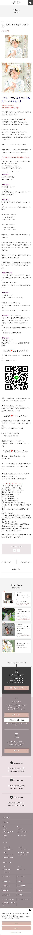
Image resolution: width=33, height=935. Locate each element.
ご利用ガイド (6, 886)
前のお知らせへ (7, 562)
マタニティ (20, 847)
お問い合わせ (16, 715)
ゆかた (5, 837)
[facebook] (14, 550)
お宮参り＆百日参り (8, 849)
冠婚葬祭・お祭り (22, 835)
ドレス (5, 826)
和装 (19, 826)
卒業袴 (19, 866)
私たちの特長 (6, 877)
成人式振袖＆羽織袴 (22, 832)
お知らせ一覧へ (16, 569)
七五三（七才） (7, 869)
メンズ (5, 829)
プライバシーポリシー (15, 932)
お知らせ (19, 890)
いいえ (16, 928)
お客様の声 (5, 890)
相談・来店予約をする (16, 688)
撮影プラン (5, 842)
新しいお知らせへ (25, 562)
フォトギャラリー (22, 877)
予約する (16, 750)
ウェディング (7, 847)
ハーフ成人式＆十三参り (23, 852)
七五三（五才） (21, 869)
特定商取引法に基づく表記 (9, 904)
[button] (30, 910)
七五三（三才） (7, 872)
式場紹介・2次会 (7, 881)
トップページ (6, 817)
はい (16, 923)
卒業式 (5, 835)
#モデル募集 (6, 31)
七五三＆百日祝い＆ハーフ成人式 (8, 832)
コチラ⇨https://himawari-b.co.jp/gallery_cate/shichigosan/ (12, 167)
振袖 (5, 866)
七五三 (5, 852)
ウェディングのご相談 (8, 899)
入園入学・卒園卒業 (22, 855)
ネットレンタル (7, 862)
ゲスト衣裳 (20, 829)
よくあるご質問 (21, 886)
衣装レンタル (6, 822)
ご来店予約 (20, 895)
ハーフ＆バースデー (22, 849)
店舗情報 (19, 881)
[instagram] (18, 550)
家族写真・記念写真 (8, 857)
